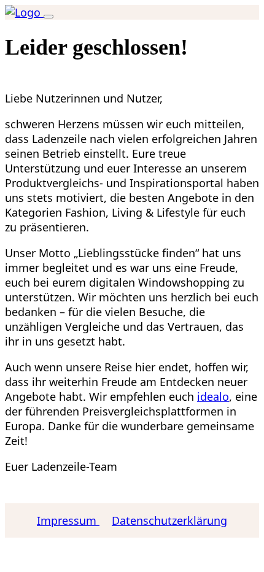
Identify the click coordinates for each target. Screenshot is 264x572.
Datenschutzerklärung (169, 520)
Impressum (68, 520)
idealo (213, 396)
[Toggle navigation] (48, 16)
